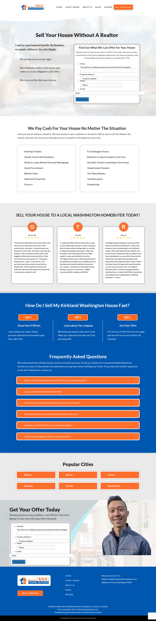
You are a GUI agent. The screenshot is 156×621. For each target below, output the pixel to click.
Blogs (98, 7)
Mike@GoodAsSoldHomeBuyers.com (122, 579)
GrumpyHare (86, 606)
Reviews (108, 7)
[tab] (78, 380)
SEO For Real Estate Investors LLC (85, 609)
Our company (85, 325)
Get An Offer (82, 99)
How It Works (72, 7)
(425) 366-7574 (114, 576)
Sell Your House (123, 7)
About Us (87, 7)
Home (59, 7)
